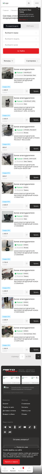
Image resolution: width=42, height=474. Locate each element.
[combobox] (21, 33)
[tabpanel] (7, 73)
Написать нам (22, 447)
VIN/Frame (30, 26)
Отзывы (24, 414)
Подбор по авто (8, 407)
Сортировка (31, 61)
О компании (26, 403)
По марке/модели (12, 26)
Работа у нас (26, 410)
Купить (36, 91)
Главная (6, 10)
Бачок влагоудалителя (24, 69)
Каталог (5, 403)
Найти (22, 51)
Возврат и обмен (9, 414)
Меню (36, 3)
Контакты (25, 407)
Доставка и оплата (9, 410)
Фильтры (7, 61)
